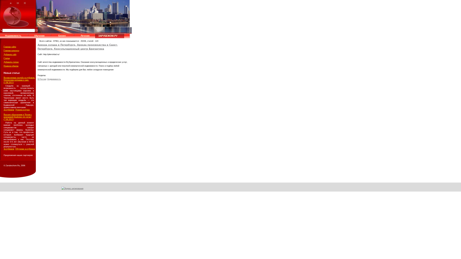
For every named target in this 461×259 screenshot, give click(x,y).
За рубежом (9, 109)
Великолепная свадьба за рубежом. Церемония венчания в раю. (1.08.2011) (19, 80)
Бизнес (62, 36)
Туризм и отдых (22, 109)
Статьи (7, 58)
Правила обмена (11, 66)
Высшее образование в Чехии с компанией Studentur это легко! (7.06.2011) (18, 117)
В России (42, 79)
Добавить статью (11, 62)
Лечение (85, 36)
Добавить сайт (10, 54)
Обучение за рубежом (25, 149)
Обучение (39, 36)
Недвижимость (13, 36)
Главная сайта (10, 47)
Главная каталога (11, 50)
